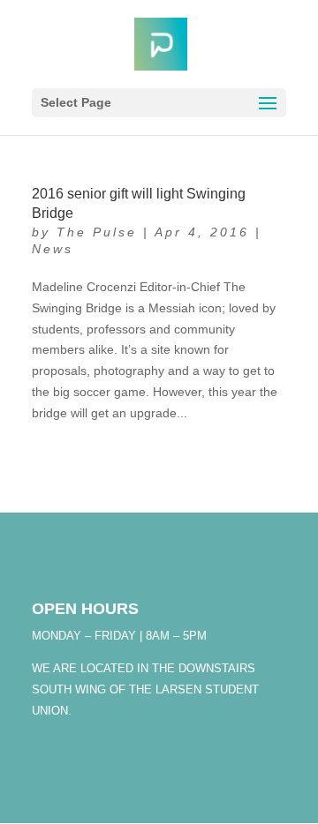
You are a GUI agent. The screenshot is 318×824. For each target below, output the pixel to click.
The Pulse (97, 232)
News (52, 249)
